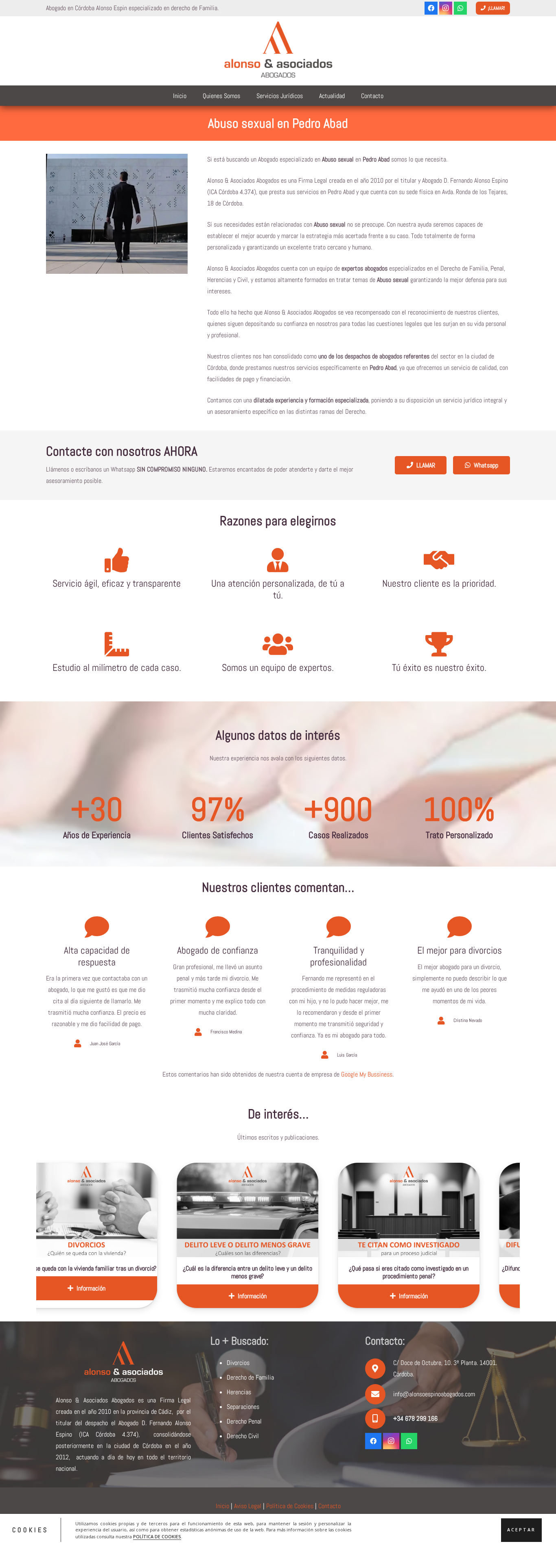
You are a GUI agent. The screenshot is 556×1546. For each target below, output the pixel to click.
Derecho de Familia (250, 1377)
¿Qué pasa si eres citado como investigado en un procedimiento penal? (299, 1272)
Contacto (329, 1506)
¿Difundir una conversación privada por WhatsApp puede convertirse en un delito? (460, 1272)
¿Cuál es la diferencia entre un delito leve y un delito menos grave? (137, 1272)
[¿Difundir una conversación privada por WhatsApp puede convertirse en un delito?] (460, 1210)
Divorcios (238, 1362)
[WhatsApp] (460, 8)
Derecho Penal (244, 1421)
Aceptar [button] (521, 1530)
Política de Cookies (289, 1506)
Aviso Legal (247, 1506)
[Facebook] (431, 8)
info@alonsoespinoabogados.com (434, 1394)
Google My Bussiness (366, 1074)
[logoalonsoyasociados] (278, 51)
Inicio (222, 1506)
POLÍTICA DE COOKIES (157, 1536)
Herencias (239, 1392)
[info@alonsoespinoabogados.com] (379, 1394)
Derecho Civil (243, 1436)
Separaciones (243, 1406)
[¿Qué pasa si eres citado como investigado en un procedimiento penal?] (299, 1210)
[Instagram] (445, 8)
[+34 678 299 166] (379, 1418)
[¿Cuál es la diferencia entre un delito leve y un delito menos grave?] (137, 1210)
